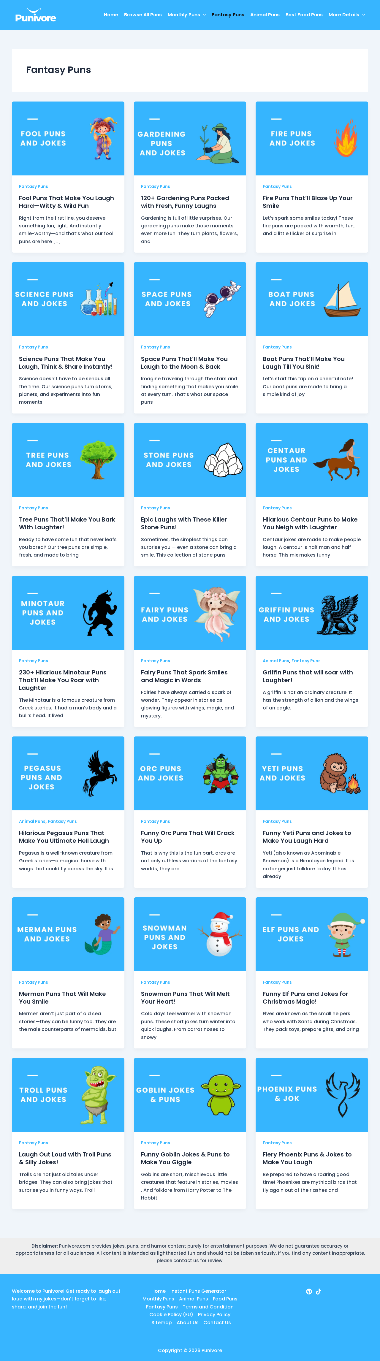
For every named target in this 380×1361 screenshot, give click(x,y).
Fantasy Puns (228, 14)
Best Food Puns (304, 14)
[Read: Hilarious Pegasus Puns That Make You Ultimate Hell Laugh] (68, 773)
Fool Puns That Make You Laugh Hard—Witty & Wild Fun (66, 202)
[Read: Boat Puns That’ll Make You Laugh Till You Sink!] (312, 298)
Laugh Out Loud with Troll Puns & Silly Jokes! (65, 1158)
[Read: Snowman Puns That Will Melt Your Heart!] (190, 934)
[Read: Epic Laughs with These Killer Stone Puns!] (190, 459)
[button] (203, 15)
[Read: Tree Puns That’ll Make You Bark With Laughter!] (68, 459)
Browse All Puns (143, 14)
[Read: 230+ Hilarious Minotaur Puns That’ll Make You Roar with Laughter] (68, 612)
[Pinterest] (309, 1292)
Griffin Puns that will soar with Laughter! (308, 676)
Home (111, 14)
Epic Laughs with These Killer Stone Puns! (184, 523)
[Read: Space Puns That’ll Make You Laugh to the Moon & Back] (190, 298)
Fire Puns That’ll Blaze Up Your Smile (308, 202)
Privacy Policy (214, 1314)
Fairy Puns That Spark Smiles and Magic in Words (184, 676)
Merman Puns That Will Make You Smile (62, 998)
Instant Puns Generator (198, 1291)
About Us (188, 1322)
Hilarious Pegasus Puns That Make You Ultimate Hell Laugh (64, 837)
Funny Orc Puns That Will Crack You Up (188, 837)
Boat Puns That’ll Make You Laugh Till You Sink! (304, 363)
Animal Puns (265, 14)
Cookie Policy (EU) (171, 1314)
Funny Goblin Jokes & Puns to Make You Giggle (185, 1158)
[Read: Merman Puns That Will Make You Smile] (68, 934)
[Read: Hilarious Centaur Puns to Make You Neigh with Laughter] (312, 459)
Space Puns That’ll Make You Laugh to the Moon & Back (184, 363)
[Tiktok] (319, 1292)
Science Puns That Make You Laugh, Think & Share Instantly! (66, 363)
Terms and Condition (208, 1306)
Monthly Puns (184, 14)
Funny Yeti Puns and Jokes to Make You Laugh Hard (307, 837)
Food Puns (225, 1298)
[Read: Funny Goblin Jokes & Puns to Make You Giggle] (190, 1094)
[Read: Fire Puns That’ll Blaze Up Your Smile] (312, 138)
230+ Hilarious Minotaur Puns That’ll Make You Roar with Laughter (63, 680)
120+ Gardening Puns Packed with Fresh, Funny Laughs (185, 202)
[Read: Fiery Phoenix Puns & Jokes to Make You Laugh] (312, 1094)
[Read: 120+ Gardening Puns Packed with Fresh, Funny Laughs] (190, 138)
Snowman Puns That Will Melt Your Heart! (185, 998)
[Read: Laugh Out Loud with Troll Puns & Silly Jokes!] (68, 1094)
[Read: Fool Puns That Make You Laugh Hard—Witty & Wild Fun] (68, 138)
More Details (344, 14)
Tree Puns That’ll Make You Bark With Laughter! (67, 523)
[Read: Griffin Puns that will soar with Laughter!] (312, 612)
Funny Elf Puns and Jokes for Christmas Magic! (305, 998)
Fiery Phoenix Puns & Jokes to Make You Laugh (307, 1158)
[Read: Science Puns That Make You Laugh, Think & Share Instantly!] (68, 298)
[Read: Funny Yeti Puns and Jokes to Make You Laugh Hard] (312, 773)
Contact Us (217, 1322)
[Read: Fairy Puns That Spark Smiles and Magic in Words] (190, 612)
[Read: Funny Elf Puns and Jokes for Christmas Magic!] (312, 934)
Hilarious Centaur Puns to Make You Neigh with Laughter (310, 523)
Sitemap (161, 1322)
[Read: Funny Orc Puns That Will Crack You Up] (190, 773)
